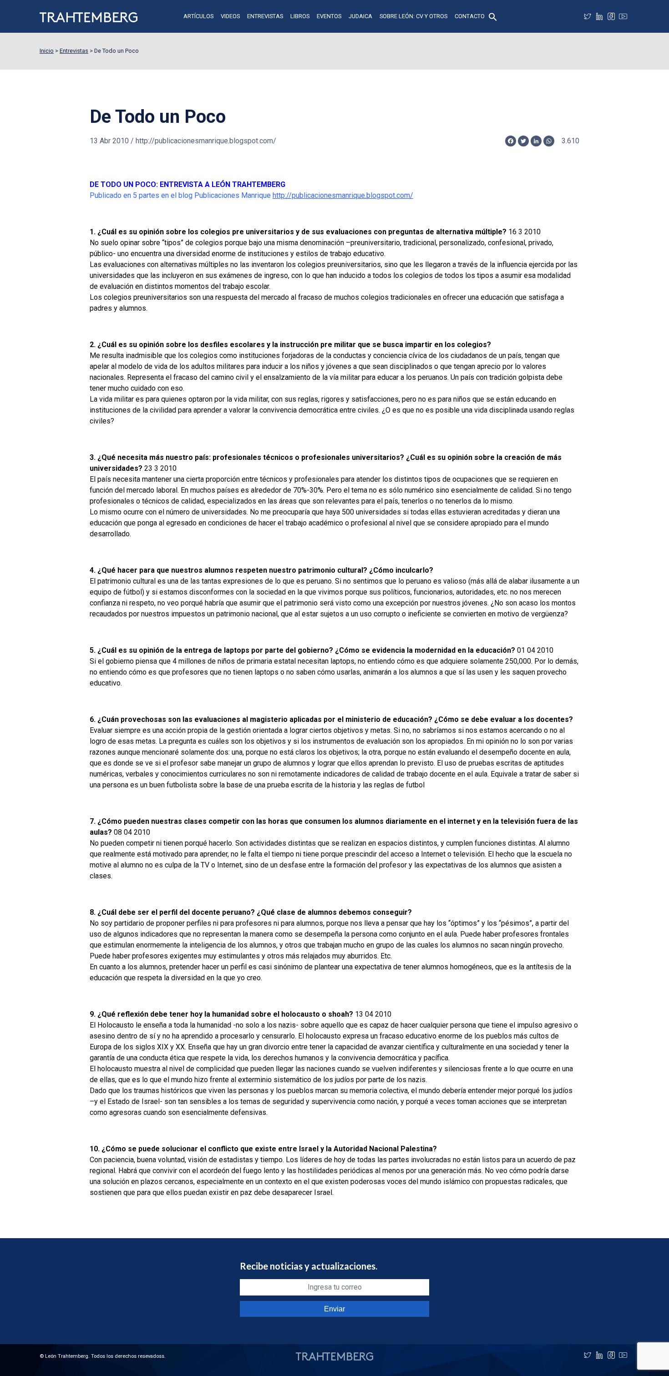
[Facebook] (611, 16)
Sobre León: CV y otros (413, 16)
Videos (230, 16)
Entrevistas (265, 16)
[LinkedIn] (599, 16)
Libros (299, 16)
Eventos (329, 16)
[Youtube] (623, 16)
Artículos (198, 16)
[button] (492, 16)
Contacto (470, 16)
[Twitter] (587, 16)
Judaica (360, 16)
